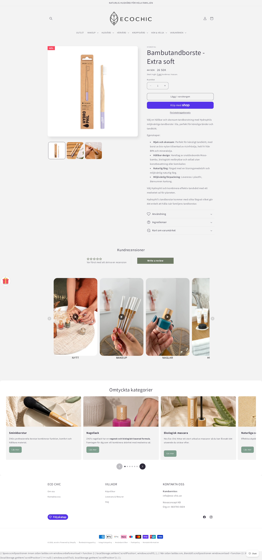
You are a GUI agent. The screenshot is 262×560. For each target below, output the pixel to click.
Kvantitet (151, 79)
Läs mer (15, 449)
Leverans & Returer (114, 496)
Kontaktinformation (151, 542)
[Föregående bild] (119, 466)
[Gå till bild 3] (129, 466)
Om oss (51, 491)
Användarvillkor (121, 542)
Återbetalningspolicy (87, 542)
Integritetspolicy (105, 542)
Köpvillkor (110, 491)
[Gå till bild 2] (127, 466)
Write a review (155, 260)
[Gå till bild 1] (125, 466)
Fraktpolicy (135, 542)
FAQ (107, 502)
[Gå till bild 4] (132, 466)
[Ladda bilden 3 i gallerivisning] (93, 150)
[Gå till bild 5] (134, 466)
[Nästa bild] (142, 466)
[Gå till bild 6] (137, 466)
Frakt (159, 74)
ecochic (57, 542)
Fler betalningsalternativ (180, 112)
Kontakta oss (54, 496)
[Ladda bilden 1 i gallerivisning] (56, 150)
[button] (51, 18)
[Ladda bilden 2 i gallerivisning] (75, 150)
